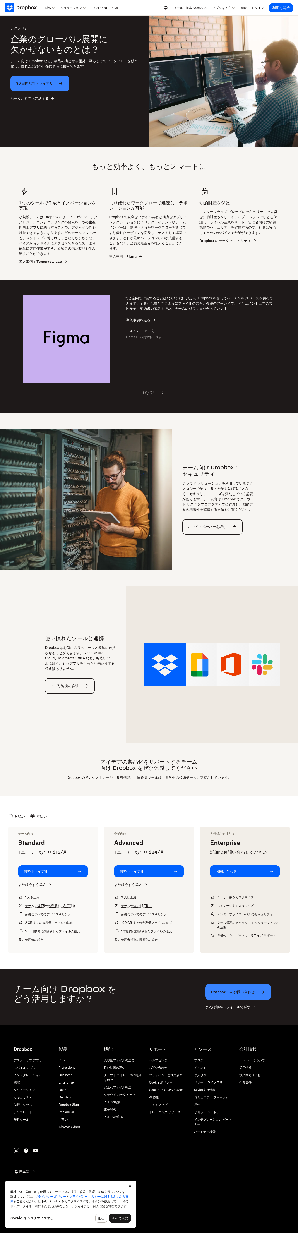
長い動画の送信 (114, 1067)
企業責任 (245, 1082)
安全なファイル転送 (117, 1087)
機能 (17, 1082)
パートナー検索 (205, 1132)
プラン (63, 1119)
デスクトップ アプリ (28, 1060)
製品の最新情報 (69, 1127)
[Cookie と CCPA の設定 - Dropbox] (70, 1204)
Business (65, 1075)
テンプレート (23, 1112)
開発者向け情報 (205, 1090)
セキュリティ (23, 1097)
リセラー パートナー (208, 1112)
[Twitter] (16, 1150)
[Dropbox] (23, 7)
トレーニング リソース (164, 1112)
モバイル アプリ (25, 1067)
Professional (67, 1067)
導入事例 (200, 1075)
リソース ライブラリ (208, 1082)
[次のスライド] (162, 393)
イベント (200, 1067)
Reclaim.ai (66, 1112)
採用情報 (245, 1067)
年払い (41, 816)
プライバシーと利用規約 (166, 1075)
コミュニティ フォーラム (211, 1097)
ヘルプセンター (159, 1060)
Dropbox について (252, 1060)
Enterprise (66, 1082)
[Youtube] (35, 1150)
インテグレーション (27, 1075)
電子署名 (110, 1109)
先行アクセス (23, 1104)
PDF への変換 (113, 1117)
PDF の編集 (112, 1102)
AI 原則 (154, 1097)
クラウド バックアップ (119, 1094)
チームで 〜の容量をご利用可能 (50, 905)
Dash (62, 1090)
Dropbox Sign (69, 1104)
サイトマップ (158, 1104)
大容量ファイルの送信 (119, 1060)
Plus (62, 1060)
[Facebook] (25, 1150)
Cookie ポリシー (160, 1082)
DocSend (65, 1097)
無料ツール (21, 1119)
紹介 (197, 1104)
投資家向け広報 (250, 1075)
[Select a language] (166, 7)
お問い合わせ (158, 1067)
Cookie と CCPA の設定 (166, 1090)
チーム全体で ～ (136, 905)
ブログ (198, 1060)
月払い (20, 816)
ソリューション (24, 1090)
